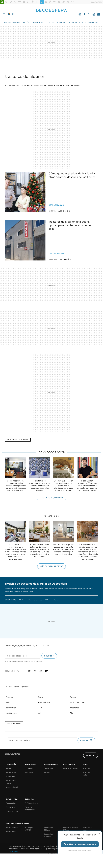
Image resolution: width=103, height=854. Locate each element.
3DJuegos (29, 768)
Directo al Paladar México (70, 828)
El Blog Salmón (31, 803)
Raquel (52, 211)
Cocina (50, 85)
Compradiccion (12, 811)
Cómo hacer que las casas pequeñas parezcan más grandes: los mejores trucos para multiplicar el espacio (16, 485)
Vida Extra (29, 772)
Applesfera (10, 776)
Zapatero (66, 85)
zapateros (54, 600)
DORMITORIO (38, 22)
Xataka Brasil (11, 831)
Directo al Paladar (70, 768)
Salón (8, 702)
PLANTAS (61, 22)
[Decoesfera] (51, 10)
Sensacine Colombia (48, 835)
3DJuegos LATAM (29, 828)
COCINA (50, 22)
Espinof (47, 772)
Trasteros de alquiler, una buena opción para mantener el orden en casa (70, 225)
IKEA (24, 85)
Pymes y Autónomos (30, 808)
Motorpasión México (88, 828)
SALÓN (26, 22)
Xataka (8, 768)
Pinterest (79, 14)
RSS (35, 671)
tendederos (11, 713)
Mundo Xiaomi (12, 787)
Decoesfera (10, 807)
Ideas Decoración (51, 452)
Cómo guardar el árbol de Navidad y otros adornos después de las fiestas (71, 175)
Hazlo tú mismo (77, 702)
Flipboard (46, 671)
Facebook (84, 14)
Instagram (93, 14)
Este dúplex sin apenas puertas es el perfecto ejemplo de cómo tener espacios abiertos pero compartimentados (63, 549)
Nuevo (8, 14)
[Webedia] (13, 754)
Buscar (13, 14)
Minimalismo (44, 702)
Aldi (57, 85)
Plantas (21, 600)
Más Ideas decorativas (51, 497)
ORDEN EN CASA (75, 22)
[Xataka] (2, 2)
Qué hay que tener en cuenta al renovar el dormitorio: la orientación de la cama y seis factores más (63, 485)
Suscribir (49, 656)
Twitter (89, 14)
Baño (29, 600)
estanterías (38, 600)
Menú (4, 14)
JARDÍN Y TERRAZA (11, 22)
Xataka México (12, 827)
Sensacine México (48, 828)
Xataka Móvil (11, 772)
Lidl (39, 713)
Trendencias (11, 803)
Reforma (77, 85)
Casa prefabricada (36, 85)
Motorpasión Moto (88, 773)
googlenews (98, 14)
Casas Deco (51, 516)
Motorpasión (88, 768)
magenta (52, 259)
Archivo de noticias (19, 440)
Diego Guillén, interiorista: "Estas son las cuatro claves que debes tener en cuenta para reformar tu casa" (87, 485)
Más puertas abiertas (51, 566)
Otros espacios (56, 205)
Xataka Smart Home (11, 781)
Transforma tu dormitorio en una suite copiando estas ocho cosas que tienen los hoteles (39, 485)
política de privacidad (35, 661)
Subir (89, 755)
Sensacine (48, 768)
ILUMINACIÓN (91, 22)
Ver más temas (14, 723)
